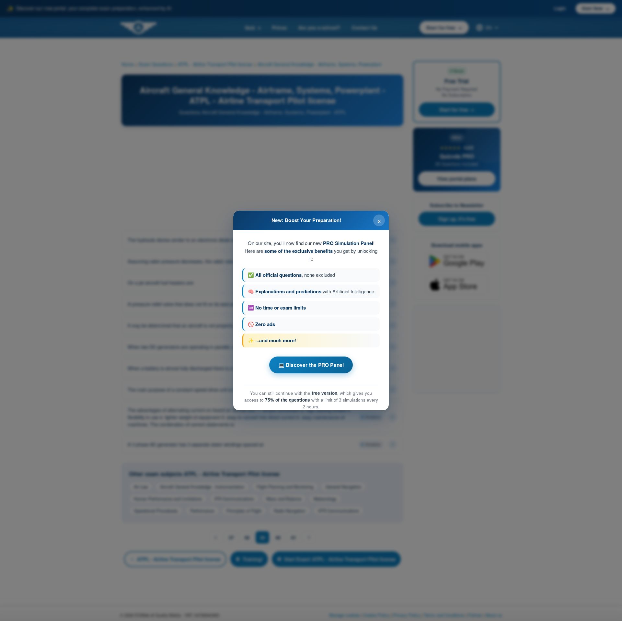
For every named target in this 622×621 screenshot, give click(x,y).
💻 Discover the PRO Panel (311, 365)
